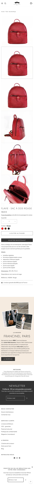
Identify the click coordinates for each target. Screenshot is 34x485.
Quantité (3, 218)
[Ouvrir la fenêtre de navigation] (2, 3)
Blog (2, 448)
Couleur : (3, 226)
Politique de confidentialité (9, 431)
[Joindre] (27, 398)
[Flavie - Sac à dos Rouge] (17, 30)
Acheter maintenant (17, 240)
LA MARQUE (8, 359)
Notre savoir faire (6, 446)
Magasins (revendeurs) (8, 434)
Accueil (2, 11)
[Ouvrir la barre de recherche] (5, 3)
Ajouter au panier (17, 233)
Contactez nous (5, 414)
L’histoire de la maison (7, 443)
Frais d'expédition (6, 215)
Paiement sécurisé (6, 429)
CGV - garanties (6, 426)
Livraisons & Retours (7, 424)
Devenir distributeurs (7, 412)
